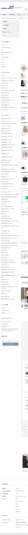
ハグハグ (3, 75)
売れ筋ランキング (6, 32)
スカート (3, 54)
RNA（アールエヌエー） (5, 255)
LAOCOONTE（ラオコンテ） (6, 218)
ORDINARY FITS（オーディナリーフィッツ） (9, 245)
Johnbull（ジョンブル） (5, 216)
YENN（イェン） (4, 293)
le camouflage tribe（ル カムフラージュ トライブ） (10, 226)
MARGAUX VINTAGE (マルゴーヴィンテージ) (10, 235)
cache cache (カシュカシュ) (7, 157)
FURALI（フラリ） (4, 188)
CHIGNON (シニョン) (5, 153)
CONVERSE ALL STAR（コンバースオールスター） (10, 166)
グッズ (2, 59)
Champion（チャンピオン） (6, 160)
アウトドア (3, 312)
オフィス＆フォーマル (5, 310)
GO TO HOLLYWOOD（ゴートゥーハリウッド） (10, 194)
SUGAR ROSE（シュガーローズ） (7, 269)
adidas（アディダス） (5, 128)
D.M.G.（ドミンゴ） (4, 174)
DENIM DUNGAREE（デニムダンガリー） (9, 171)
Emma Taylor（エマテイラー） (7, 183)
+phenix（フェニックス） (5, 290)
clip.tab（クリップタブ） (5, 162)
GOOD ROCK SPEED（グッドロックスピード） (10, 196)
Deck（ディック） (4, 176)
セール (4, 35)
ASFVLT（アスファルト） (5, 130)
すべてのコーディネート (6, 321)
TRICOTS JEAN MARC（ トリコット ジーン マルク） (10, 276)
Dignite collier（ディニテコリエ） (7, 178)
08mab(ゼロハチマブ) (5, 118)
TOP (3, 18)
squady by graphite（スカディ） (7, 272)
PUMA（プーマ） (4, 252)
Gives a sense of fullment (7, 206)
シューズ (3, 64)
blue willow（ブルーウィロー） (7, 147)
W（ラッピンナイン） (5, 102)
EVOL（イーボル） (4, 181)
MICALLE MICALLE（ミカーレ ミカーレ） (9, 238)
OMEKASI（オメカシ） (5, 97)
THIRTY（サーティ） (5, 279)
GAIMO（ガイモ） (4, 199)
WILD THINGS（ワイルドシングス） (8, 299)
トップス (2, 45)
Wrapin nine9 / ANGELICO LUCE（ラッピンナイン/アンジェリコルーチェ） (10, 330)
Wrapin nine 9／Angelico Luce (10, 18)
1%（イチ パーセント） (5, 121)
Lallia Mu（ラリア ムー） (6, 233)
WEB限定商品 (12, 14)
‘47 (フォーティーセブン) (6, 126)
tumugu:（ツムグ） (4, 281)
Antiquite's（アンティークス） (7, 136)
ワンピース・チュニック (5, 47)
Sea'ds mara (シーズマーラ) (7, 260)
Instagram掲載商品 (6, 491)
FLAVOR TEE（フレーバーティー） (7, 186)
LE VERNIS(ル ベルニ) (5, 230)
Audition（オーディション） (6, 142)
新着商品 (4, 14)
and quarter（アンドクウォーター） (8, 80)
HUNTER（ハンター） (5, 211)
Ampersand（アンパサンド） (6, 133)
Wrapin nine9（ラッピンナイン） (7, 100)
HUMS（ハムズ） (4, 88)
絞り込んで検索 (10, 344)
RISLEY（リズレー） (5, 257)
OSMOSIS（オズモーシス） (6, 247)
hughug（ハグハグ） (5, 326)
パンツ (2, 50)
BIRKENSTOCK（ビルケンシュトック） (8, 144)
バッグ (26, 18)
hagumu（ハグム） (5, 83)
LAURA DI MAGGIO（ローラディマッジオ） (9, 221)
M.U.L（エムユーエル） (5, 240)
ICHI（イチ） (3, 213)
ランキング (25, 14)
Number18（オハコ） (5, 92)
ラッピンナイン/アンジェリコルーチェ (8, 78)
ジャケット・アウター (5, 57)
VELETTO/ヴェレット (5, 296)
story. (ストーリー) (5, 264)
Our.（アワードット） (5, 95)
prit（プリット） (4, 250)
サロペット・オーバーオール (6, 52)
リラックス (3, 308)
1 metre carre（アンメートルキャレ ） (8, 123)
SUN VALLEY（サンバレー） (6, 267)
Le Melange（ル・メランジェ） (7, 223)
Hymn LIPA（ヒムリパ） (5, 105)
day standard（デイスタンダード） (8, 107)
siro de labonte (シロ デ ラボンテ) (8, 262)
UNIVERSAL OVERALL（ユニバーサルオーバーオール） (10, 287)
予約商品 (19, 14)
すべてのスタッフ (4, 324)
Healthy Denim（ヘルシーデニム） (8, 208)
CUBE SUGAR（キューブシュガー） (8, 169)
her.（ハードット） (4, 85)
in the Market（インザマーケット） (8, 90)
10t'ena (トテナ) (4, 109)
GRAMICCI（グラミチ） (5, 201)
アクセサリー (3, 66)
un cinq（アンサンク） (5, 284)
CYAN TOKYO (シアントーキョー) (8, 150)
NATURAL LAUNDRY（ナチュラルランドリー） (10, 243)
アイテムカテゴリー (21, 18)
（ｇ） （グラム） (4, 204)
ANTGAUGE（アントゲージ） (6, 139)
